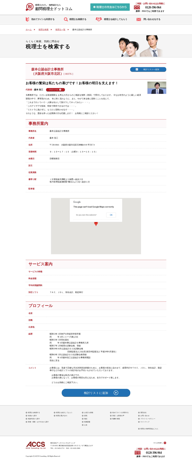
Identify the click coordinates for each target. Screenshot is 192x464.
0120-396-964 (153, 7)
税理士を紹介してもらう (115, 19)
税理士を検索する (77, 19)
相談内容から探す (34, 419)
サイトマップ (144, 422)
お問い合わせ (144, 415)
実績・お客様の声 (118, 415)
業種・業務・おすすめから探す (38, 422)
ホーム (29, 30)
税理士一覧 (60, 30)
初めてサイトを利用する (43, 19)
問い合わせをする (152, 19)
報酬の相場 (116, 419)
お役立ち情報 (88, 412)
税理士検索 (43, 30)
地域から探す (32, 415)
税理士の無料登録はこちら (149, 429)
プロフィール (53, 89)
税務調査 (87, 422)
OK (111, 215)
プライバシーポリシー (147, 419)
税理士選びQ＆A (61, 415)
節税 (85, 415)
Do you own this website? (86, 215)
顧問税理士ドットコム (54, 7)
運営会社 (143, 412)
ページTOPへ (158, 443)
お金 (85, 425)
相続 (85, 419)
